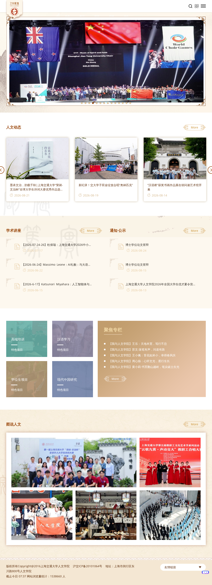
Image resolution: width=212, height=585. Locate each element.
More (194, 127)
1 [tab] (82, 103)
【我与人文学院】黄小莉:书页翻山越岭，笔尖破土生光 (144, 367)
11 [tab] (119, 103)
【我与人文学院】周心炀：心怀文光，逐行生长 (139, 361)
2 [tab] (85, 103)
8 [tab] (108, 103)
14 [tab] (130, 103)
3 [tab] (89, 103)
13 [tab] (126, 103)
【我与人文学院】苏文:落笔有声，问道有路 (137, 349)
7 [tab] (104, 103)
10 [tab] (115, 103)
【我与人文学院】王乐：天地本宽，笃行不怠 (138, 344)
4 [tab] (93, 103)
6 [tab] (100, 103)
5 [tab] (97, 103)
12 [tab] (123, 103)
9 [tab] (111, 103)
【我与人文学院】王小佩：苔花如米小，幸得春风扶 (142, 355)
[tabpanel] (106, 61)
